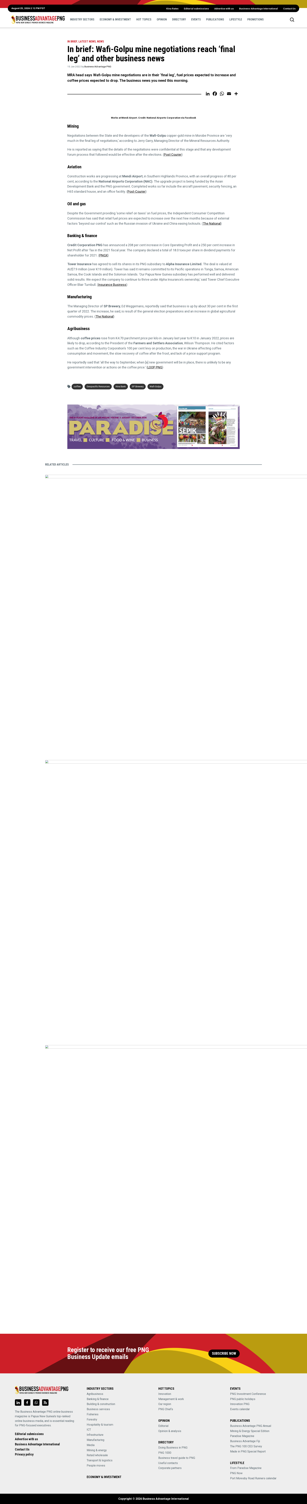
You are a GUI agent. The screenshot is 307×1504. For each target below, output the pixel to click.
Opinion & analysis (169, 1431)
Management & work (171, 1399)
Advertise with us (224, 8)
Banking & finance (98, 1399)
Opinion (162, 19)
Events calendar (240, 1409)
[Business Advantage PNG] (38, 19)
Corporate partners (170, 1468)
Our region (164, 1404)
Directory (179, 19)
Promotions (255, 19)
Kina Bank (121, 386)
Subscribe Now (224, 1354)
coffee (77, 386)
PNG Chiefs (165, 1409)
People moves (96, 1465)
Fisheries (92, 1414)
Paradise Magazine (242, 1436)
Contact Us (289, 8)
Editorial (163, 1426)
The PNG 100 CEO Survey (246, 1446)
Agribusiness (95, 1394)
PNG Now (236, 1473)
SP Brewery (138, 386)
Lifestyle (235, 19)
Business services (98, 1409)
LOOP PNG (154, 367)
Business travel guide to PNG (176, 1458)
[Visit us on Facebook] (27, 1402)
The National (212, 223)
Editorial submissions (196, 8)
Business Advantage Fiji (245, 1441)
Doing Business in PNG (172, 1447)
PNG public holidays (242, 1399)
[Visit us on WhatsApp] (36, 1402)
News (100, 41)
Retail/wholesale (97, 1455)
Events (196, 19)
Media (91, 1445)
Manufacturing (95, 1440)
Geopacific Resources (98, 386)
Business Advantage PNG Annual (250, 1426)
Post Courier (173, 154)
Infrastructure (95, 1434)
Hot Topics (143, 19)
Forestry (92, 1419)
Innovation (164, 1394)
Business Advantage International (258, 8)
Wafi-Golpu (155, 386)
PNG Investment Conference (248, 1394)
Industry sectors (82, 19)
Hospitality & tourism (100, 1424)
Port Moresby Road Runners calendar (253, 1478)
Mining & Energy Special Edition (249, 1431)
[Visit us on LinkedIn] (18, 1402)
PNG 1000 (164, 1452)
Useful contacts (168, 1463)
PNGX (103, 255)
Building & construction (101, 1404)
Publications (215, 19)
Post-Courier (137, 191)
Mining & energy (97, 1450)
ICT (89, 1429)
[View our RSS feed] (45, 1402)
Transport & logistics (99, 1460)
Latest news (87, 41)
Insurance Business (112, 285)
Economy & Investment (115, 19)
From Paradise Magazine (246, 1468)
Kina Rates (172, 8)
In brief (72, 41)
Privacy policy (24, 1454)
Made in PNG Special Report (248, 1451)
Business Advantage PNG (97, 66)
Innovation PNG (239, 1404)
